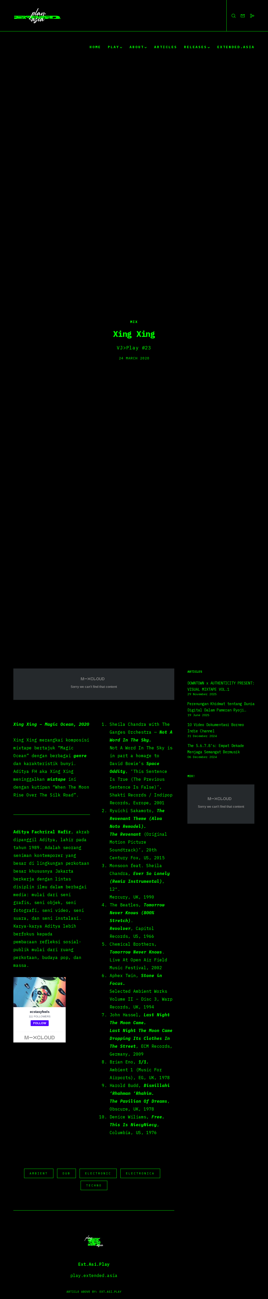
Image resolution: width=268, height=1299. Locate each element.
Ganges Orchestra (131, 732)
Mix (134, 322)
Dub (66, 1173)
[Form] (240, 15)
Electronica (140, 1173)
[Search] (231, 15)
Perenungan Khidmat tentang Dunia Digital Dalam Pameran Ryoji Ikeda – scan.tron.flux (220, 707)
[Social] (250, 15)
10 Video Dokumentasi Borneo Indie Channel (215, 727)
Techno (94, 1185)
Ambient (39, 1173)
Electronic (98, 1173)
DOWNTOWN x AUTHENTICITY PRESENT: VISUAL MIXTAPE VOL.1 (220, 686)
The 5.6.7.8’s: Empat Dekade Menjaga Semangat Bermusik (215, 748)
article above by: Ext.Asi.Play (93, 1292)
